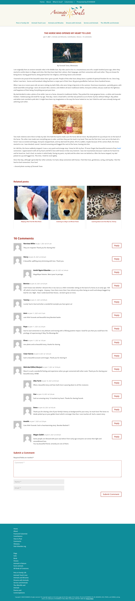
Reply (116, 245)
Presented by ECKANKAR (86, 2)
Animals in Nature (20, 563)
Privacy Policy (89, 598)
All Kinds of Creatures (21, 568)
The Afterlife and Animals (110, 23)
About (48, 2)
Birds (15, 558)
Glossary (17, 544)
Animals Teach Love (39, 23)
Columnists (69, 2)
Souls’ (119, 148)
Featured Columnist (20, 534)
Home (42, 2)
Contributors (71, 37)
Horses (79, 37)
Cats (15, 556)
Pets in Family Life (22, 23)
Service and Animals (91, 23)
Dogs (15, 553)
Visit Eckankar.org (20, 546)
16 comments (87, 37)
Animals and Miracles (55, 23)
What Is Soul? (58, 2)
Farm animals (18, 566)
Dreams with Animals (73, 23)
